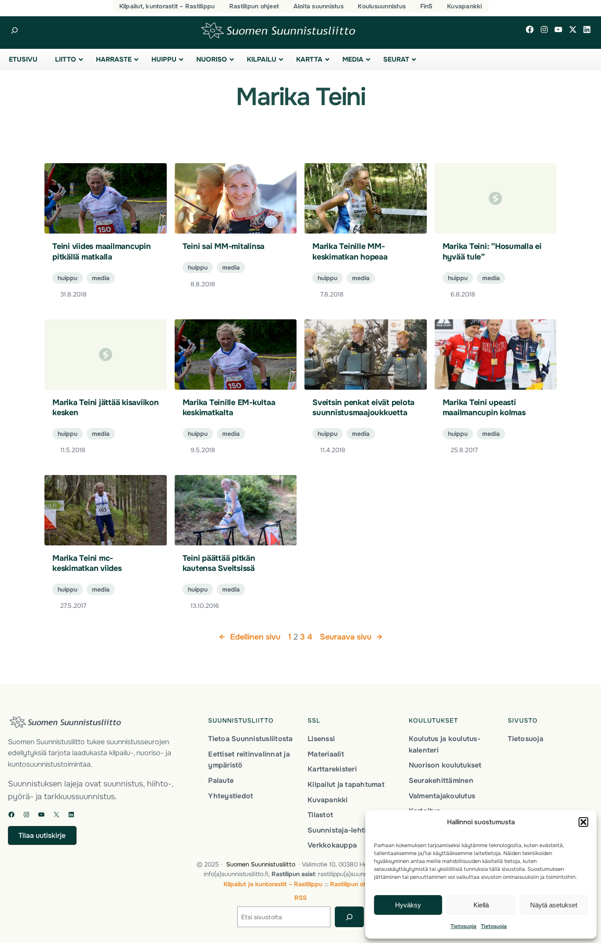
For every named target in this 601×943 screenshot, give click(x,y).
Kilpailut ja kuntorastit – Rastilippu (273, 884)
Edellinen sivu (249, 637)
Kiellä (481, 905)
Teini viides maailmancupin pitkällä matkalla (101, 251)
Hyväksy (408, 905)
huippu (67, 278)
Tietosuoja (463, 926)
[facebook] (530, 29)
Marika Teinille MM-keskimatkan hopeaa (350, 251)
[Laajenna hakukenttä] (14, 30)
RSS (300, 898)
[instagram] (544, 29)
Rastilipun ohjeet (354, 884)
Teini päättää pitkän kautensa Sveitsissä (219, 563)
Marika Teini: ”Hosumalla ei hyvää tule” (492, 251)
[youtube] (558, 29)
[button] (583, 822)
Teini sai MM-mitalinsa (224, 246)
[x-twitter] (573, 29)
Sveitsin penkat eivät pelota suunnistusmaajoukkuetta (363, 407)
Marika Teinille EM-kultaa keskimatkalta (229, 407)
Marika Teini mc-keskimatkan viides (87, 563)
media (101, 278)
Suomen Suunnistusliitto (260, 864)
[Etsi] (349, 916)
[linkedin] (587, 29)
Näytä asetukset (553, 905)
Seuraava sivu (351, 637)
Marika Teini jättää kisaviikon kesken (105, 407)
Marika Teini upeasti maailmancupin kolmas (484, 407)
